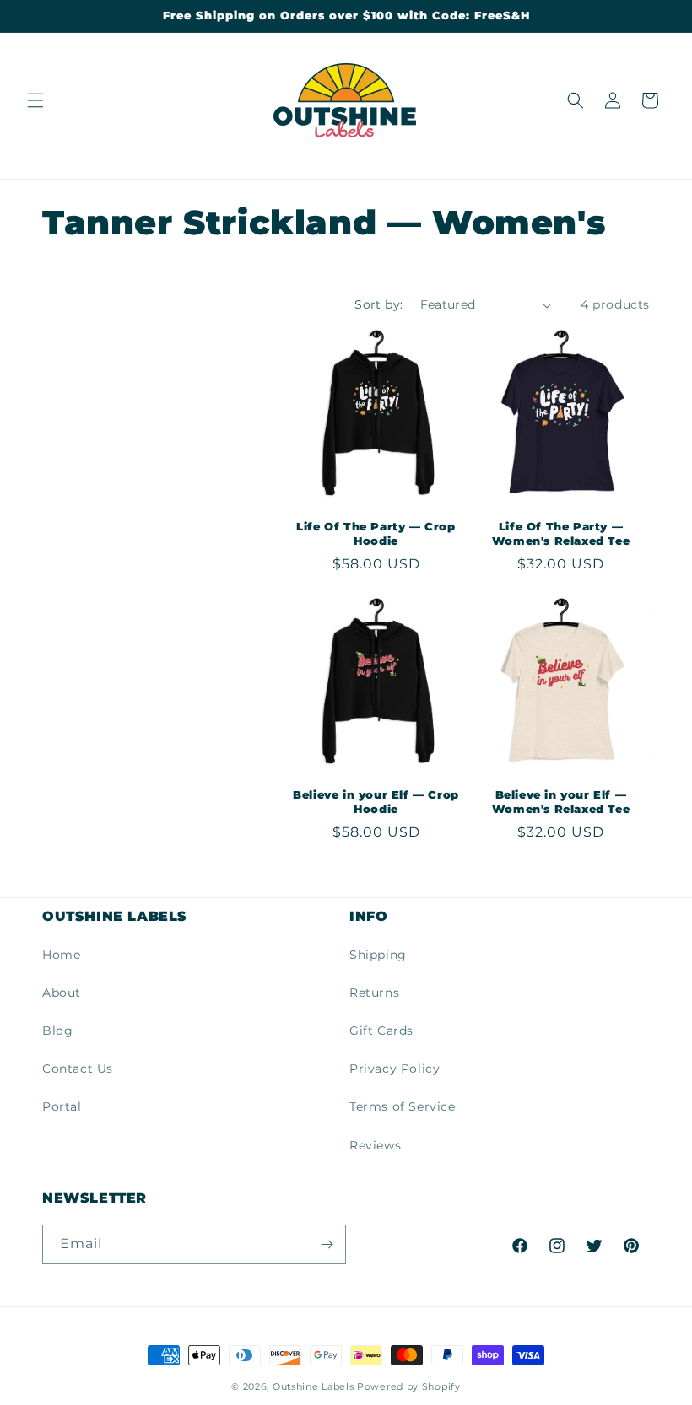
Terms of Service (402, 1106)
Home (61, 954)
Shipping (378, 954)
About (61, 992)
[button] (35, 100)
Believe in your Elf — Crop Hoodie (376, 802)
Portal (62, 1106)
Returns (374, 992)
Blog (57, 1030)
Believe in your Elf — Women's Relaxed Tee (561, 802)
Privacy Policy (394, 1068)
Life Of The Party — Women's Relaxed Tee (561, 533)
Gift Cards (381, 1030)
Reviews (375, 1145)
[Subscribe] (326, 1244)
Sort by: (378, 304)
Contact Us (77, 1068)
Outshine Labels (313, 1386)
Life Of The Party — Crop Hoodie (375, 533)
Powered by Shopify (409, 1386)
